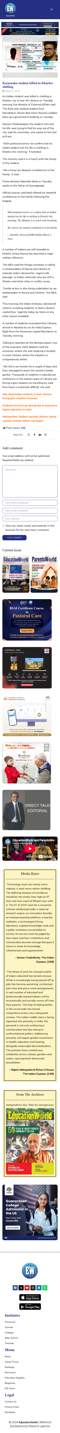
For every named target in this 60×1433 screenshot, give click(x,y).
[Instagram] (33, 1287)
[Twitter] (30, 435)
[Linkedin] (38, 1287)
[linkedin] (40, 435)
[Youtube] (27, 1287)
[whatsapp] (45, 435)
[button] (52, 9)
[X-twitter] (21, 1287)
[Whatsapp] (44, 1287)
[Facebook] (34, 435)
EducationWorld (28, 1422)
